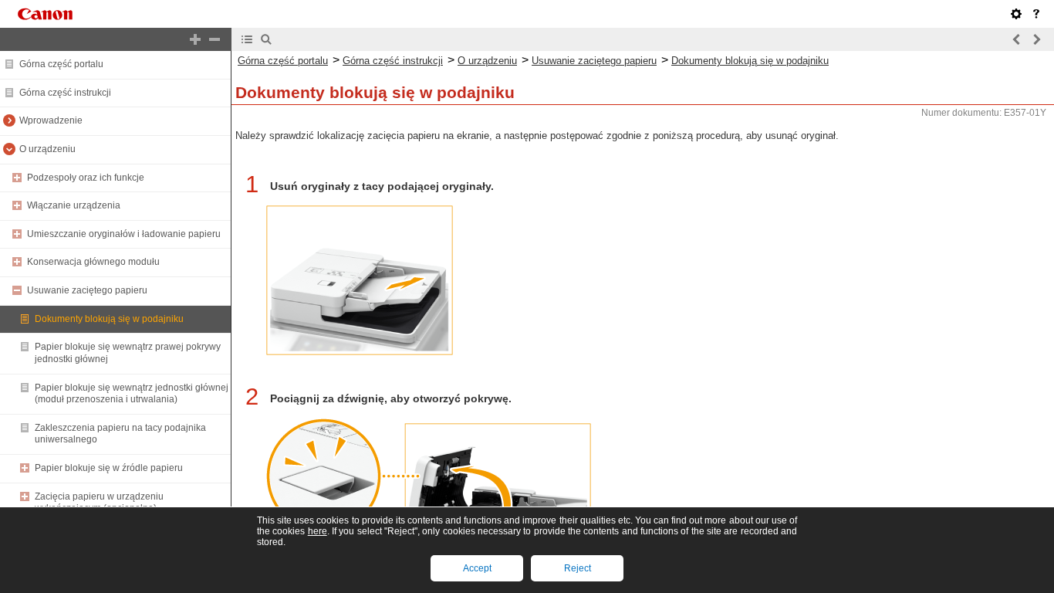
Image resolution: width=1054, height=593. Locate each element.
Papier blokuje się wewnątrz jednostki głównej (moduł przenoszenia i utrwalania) (131, 393)
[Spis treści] (246, 39)
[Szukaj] (266, 39)
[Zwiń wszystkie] (214, 39)
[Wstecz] (1016, 39)
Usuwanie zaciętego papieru (87, 290)
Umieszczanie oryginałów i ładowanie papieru (124, 234)
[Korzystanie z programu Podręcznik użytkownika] (1036, 13)
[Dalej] (1036, 39)
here (317, 531)
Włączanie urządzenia (73, 205)
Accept (477, 568)
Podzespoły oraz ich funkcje (85, 177)
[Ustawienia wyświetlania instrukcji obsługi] (1016, 13)
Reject (577, 568)
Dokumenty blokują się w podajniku (109, 318)
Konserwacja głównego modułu (93, 261)
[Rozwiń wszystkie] (195, 39)
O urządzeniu (47, 149)
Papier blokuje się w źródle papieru (109, 468)
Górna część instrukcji (65, 92)
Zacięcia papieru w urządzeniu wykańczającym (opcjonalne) (99, 502)
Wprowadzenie (51, 120)
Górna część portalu (61, 64)
